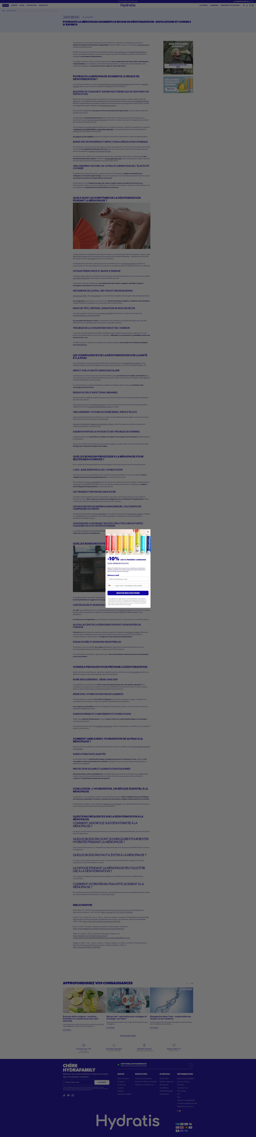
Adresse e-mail (113, 575)
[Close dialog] (148, 532)
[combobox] (111, 585)
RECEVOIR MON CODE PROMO (128, 593)
